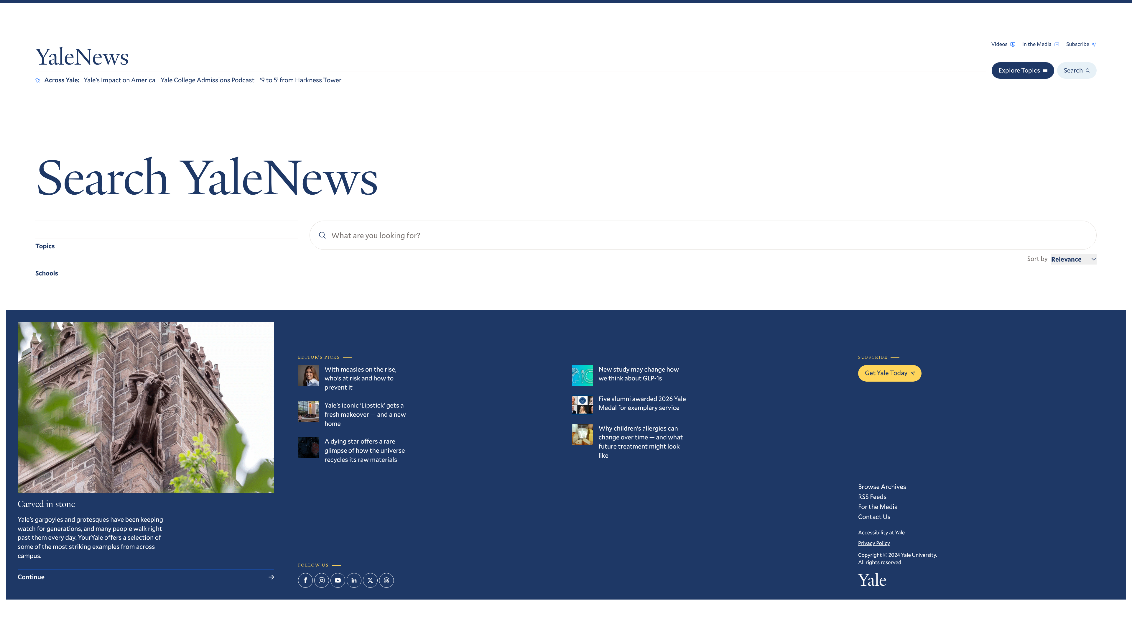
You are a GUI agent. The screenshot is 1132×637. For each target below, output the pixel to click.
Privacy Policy (874, 542)
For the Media (878, 507)
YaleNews (82, 59)
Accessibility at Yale (881, 532)
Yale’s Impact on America (119, 80)
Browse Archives (882, 486)
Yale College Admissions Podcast (208, 80)
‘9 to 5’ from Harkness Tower (301, 80)
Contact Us (874, 517)
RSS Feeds (872, 496)
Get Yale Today (886, 373)
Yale (872, 581)
